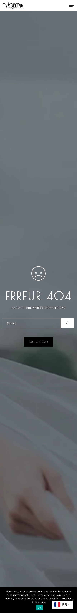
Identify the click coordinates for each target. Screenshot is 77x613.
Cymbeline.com (38, 341)
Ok (39, 607)
